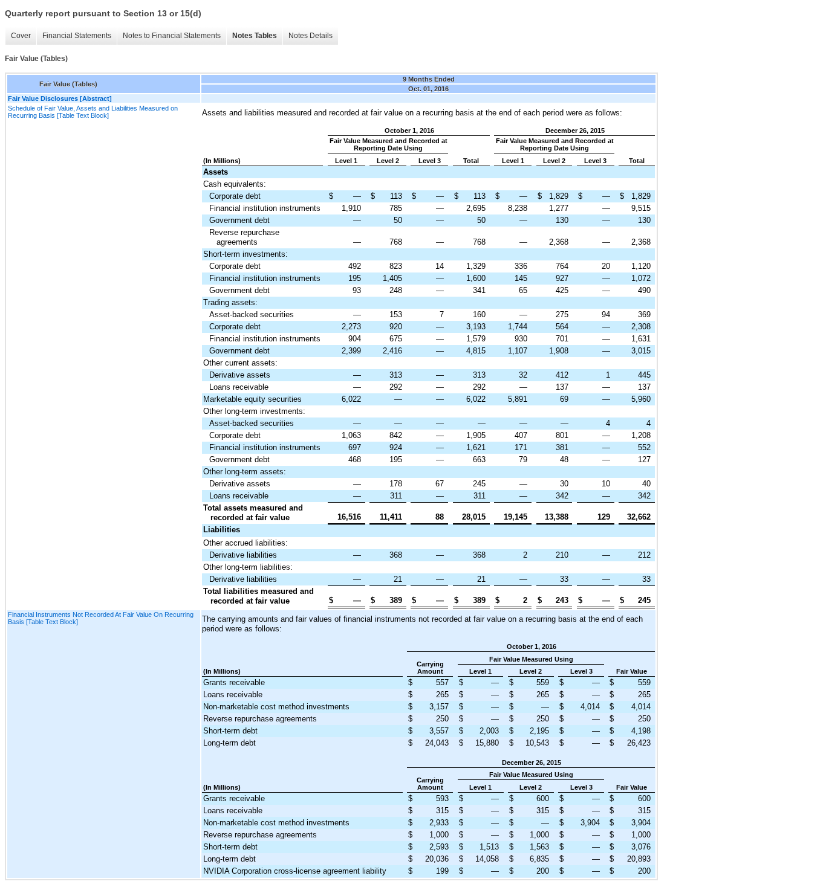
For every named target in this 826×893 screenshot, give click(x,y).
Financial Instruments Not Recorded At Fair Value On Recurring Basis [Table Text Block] (100, 618)
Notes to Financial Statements (172, 35)
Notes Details (310, 35)
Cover (21, 35)
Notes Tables (254, 35)
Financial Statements (76, 35)
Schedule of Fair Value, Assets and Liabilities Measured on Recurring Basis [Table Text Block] (93, 112)
